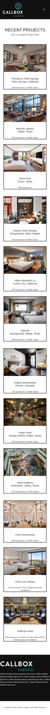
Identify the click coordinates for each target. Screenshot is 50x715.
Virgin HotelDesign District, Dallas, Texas (25, 434)
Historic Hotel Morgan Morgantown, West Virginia (25, 232)
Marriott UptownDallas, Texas (25, 130)
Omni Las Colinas (25, 581)
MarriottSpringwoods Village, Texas (25, 332)
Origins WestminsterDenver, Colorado (25, 384)
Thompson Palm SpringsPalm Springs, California (25, 80)
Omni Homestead (25, 534)
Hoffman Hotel (25, 631)
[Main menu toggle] (44, 9)
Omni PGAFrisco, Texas (25, 180)
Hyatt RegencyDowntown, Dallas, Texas (25, 484)
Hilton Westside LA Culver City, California (25, 282)
